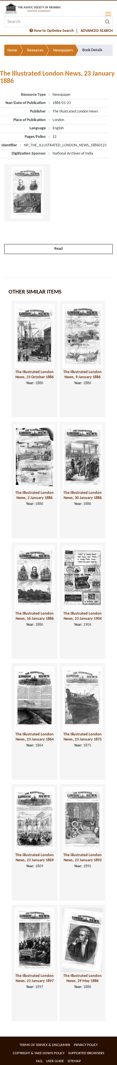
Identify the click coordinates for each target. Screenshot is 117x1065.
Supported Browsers (86, 1053)
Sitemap (74, 1061)
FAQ (39, 1061)
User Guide (55, 1061)
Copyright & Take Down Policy (38, 1053)
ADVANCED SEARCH (97, 31)
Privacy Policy (86, 1045)
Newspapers (63, 50)
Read (58, 249)
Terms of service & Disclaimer (45, 1045)
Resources (35, 50)
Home (12, 50)
